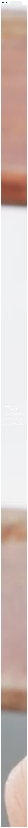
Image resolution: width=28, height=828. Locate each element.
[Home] (4, 2)
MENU (25, 3)
